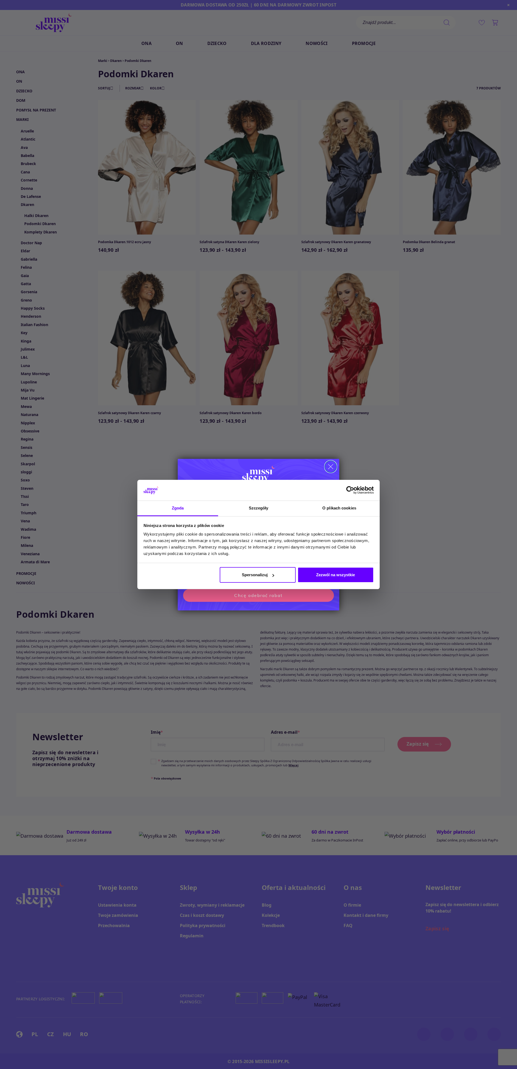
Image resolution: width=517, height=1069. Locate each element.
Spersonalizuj (255, 574)
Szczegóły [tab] (258, 508)
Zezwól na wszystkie (335, 574)
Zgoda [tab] (178, 508)
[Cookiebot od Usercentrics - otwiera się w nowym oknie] (350, 490)
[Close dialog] (331, 467)
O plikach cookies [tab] (339, 508)
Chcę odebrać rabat (258, 595)
